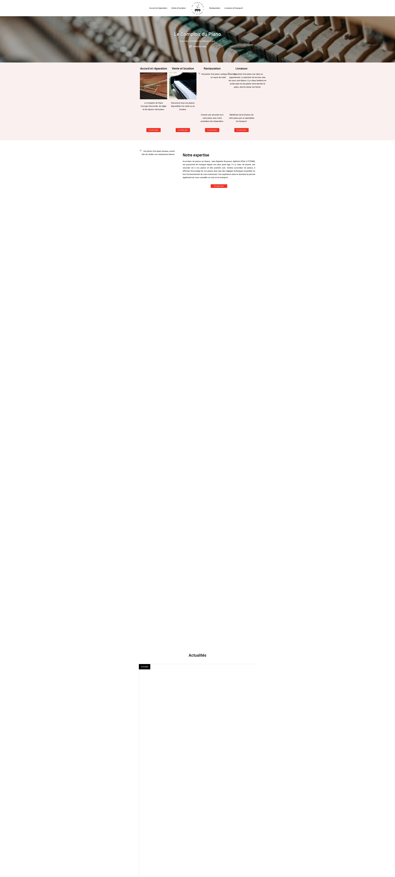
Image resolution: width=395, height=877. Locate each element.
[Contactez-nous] (190, 46)
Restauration (214, 8)
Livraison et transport (233, 8)
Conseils (144, 666)
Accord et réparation (158, 8)
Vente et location (178, 8)
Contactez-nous (199, 46)
